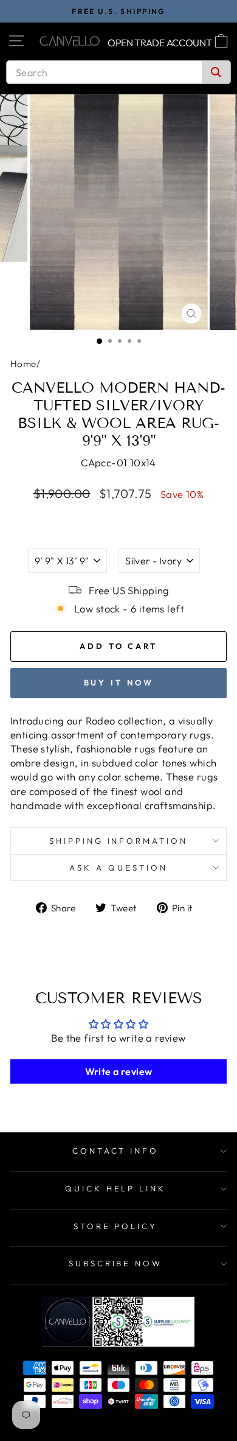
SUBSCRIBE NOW (116, 1263)
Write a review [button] (119, 1071)
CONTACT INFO (115, 1150)
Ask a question (118, 867)
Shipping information (118, 841)
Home (23, 364)
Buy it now (119, 682)
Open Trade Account (160, 43)
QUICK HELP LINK (116, 1188)
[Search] (216, 72)
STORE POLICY (116, 1226)
